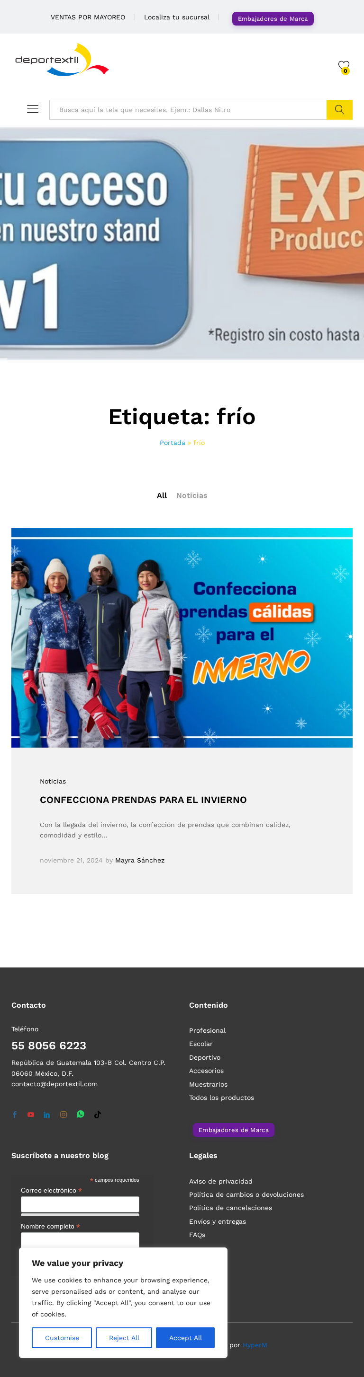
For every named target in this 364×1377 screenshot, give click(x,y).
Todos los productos (221, 1097)
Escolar (201, 1043)
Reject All (124, 1338)
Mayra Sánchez (139, 860)
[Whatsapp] (80, 1115)
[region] (123, 1302)
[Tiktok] (97, 1115)
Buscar (340, 110)
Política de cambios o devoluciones (246, 1194)
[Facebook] (15, 1115)
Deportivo (204, 1057)
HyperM (255, 1345)
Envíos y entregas (217, 1221)
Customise (62, 1338)
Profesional (207, 1030)
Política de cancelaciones (230, 1207)
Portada (172, 442)
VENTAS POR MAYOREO (88, 17)
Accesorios (206, 1070)
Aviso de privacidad (221, 1181)
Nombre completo (50, 1226)
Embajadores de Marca (273, 18)
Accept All (185, 1338)
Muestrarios (208, 1084)
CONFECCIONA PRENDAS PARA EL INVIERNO (143, 799)
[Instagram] (63, 1115)
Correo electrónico (51, 1190)
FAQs (197, 1234)
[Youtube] (31, 1115)
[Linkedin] (47, 1115)
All (162, 495)
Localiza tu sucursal (176, 17)
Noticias (192, 495)
